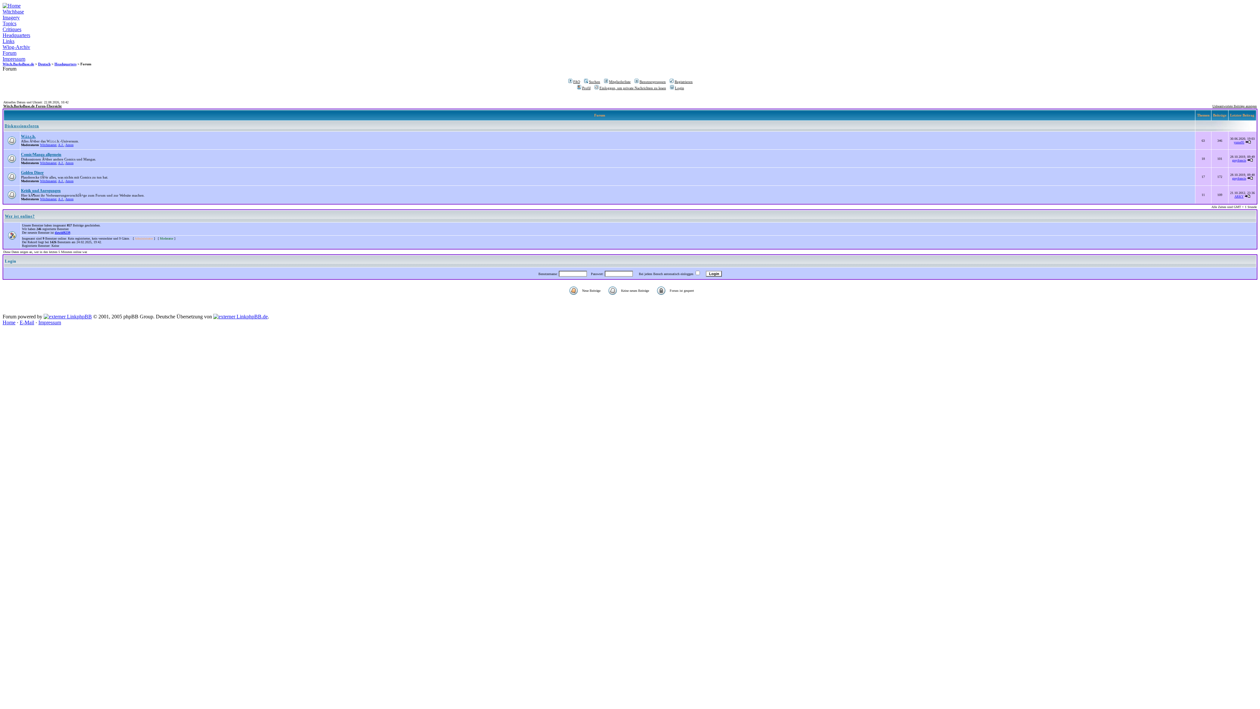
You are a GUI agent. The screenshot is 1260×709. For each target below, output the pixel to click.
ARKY (1239, 196)
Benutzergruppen (653, 82)
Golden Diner (32, 172)
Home (9, 322)
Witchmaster (48, 145)
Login (679, 88)
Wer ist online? (20, 216)
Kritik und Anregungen (41, 190)
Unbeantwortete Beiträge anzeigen (1234, 106)
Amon (69, 145)
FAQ (576, 82)
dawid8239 (62, 232)
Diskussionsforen (22, 126)
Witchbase (13, 11)
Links (8, 41)
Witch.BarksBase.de (18, 64)
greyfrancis (1239, 160)
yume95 (1239, 142)
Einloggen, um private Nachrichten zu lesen (632, 88)
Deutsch (44, 64)
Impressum (14, 59)
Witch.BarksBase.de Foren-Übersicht (32, 106)
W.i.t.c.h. (28, 136)
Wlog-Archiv (16, 47)
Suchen (594, 82)
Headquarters (16, 35)
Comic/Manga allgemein (41, 154)
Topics (9, 23)
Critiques (12, 29)
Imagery (11, 17)
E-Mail (27, 322)
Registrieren (684, 82)
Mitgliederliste (620, 82)
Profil (586, 88)
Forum (9, 53)
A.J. (61, 145)
